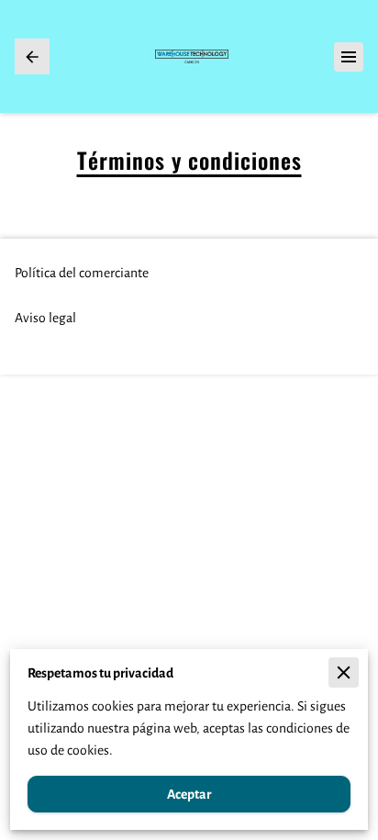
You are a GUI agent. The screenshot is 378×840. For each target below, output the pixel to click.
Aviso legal (45, 317)
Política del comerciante (82, 272)
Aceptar (189, 794)
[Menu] (348, 57)
